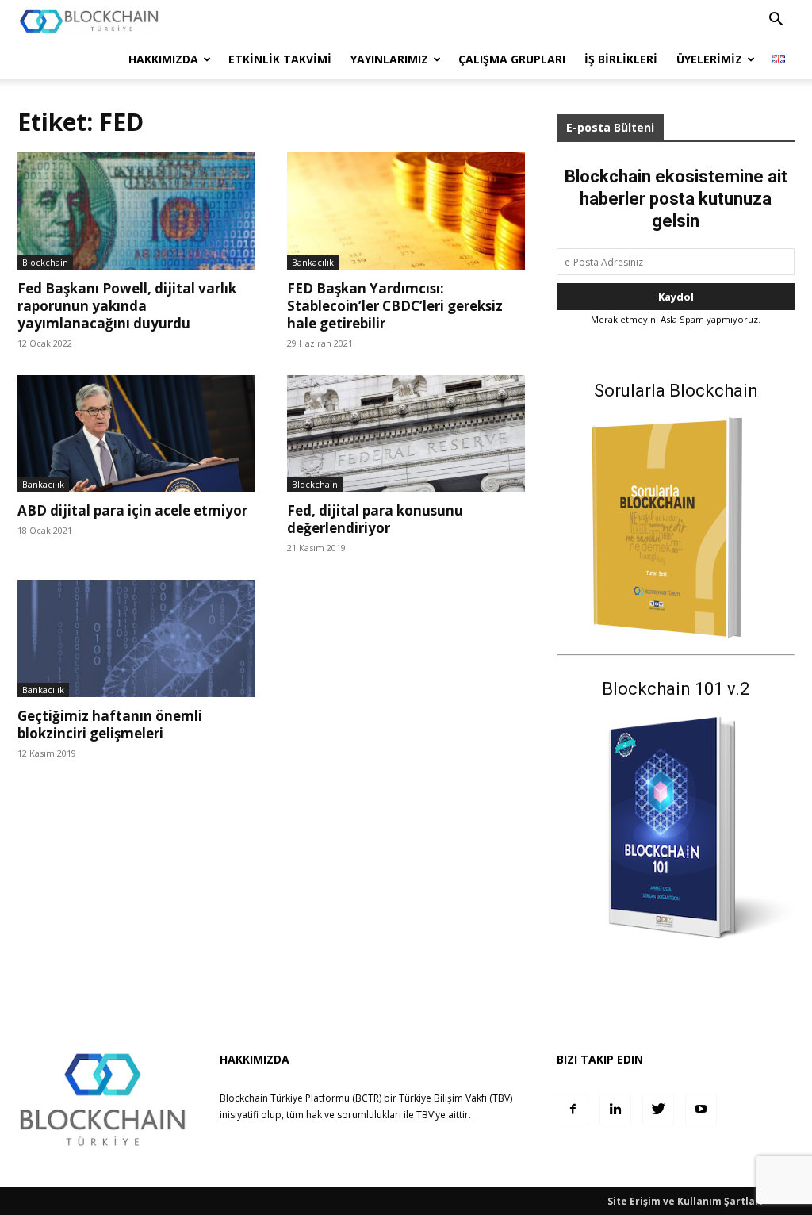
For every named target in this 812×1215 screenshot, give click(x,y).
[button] (775, 21)
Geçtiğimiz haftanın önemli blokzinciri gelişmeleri (109, 724)
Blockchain (45, 262)
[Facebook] (572, 1109)
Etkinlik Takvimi (279, 59)
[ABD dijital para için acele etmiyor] (136, 433)
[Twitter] (658, 1109)
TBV (425, 1114)
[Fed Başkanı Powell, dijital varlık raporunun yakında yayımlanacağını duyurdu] (136, 211)
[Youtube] (701, 1109)
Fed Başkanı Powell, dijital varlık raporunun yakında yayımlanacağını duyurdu (126, 305)
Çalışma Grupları (511, 59)
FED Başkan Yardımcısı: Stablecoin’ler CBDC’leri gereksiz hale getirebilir (395, 305)
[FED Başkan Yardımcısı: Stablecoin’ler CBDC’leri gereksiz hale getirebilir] (406, 211)
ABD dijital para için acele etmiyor (132, 510)
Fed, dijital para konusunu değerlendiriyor (375, 519)
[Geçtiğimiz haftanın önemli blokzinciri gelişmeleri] (136, 638)
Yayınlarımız (389, 59)
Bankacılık (313, 262)
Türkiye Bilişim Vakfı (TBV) (455, 1098)
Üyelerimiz (709, 59)
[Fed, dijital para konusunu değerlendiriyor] (406, 433)
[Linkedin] (615, 1109)
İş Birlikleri (620, 59)
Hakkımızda (163, 59)
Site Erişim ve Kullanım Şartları (685, 1201)
